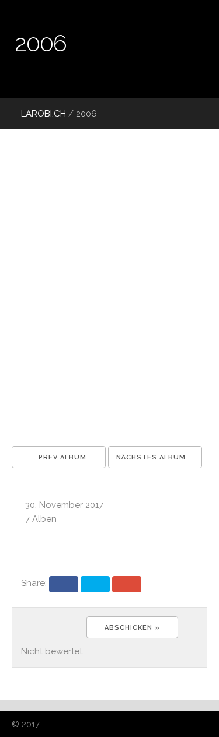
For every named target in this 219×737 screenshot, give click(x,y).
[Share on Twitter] (95, 584)
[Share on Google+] (126, 584)
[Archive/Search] (178, 113)
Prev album (61, 457)
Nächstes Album (152, 457)
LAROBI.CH (42, 113)
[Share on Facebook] (63, 584)
